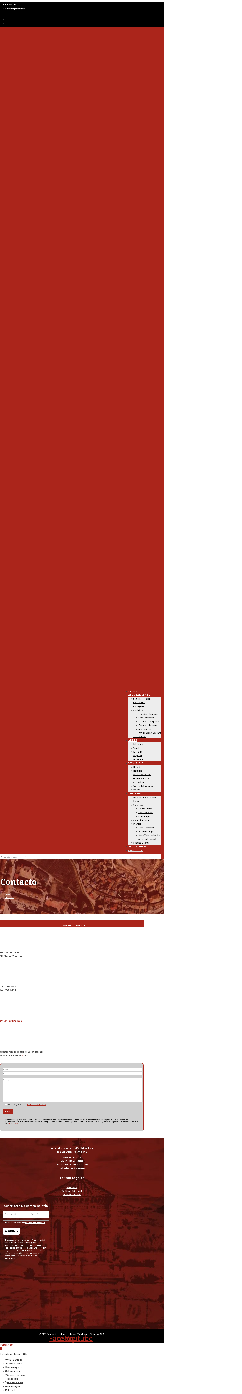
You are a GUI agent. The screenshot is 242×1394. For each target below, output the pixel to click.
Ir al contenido (7, 1344)
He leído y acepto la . (26, 1222)
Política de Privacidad (36, 1104)
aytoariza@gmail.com (15, 8)
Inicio (7, 894)
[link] (25, 857)
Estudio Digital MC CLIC (93, 1334)
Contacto (9, 897)
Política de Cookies (72, 1194)
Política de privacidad (35, 1222)
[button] (1, 1348)
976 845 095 (10, 4)
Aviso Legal (72, 1187)
